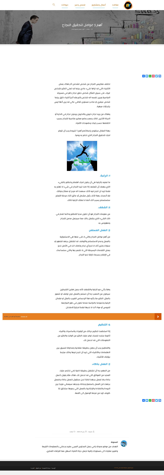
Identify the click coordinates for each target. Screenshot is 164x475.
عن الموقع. (38, 468)
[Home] (92, 29)
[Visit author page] (123, 443)
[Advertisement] (82, 61)
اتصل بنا (32, 468)
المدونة (90, 432)
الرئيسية (53, 468)
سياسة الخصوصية (46, 468)
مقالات (71, 432)
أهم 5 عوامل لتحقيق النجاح (77, 29)
